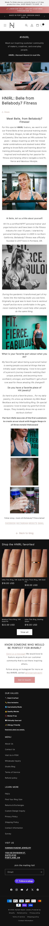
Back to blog (26, 533)
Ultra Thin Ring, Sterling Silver (34, 620)
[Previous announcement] (4, 16)
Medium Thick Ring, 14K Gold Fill (11, 620)
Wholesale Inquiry (13, 761)
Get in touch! (24, 680)
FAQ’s (7, 794)
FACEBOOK (10, 523)
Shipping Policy (12, 822)
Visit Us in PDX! (12, 755)
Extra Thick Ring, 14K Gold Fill (35, 581)
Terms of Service (12, 772)
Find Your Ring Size (13, 799)
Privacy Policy (11, 816)
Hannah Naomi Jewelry (23, 910)
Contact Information (14, 828)
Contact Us (10, 749)
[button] (5, 25)
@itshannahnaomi (33, 672)
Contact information (25, 920)
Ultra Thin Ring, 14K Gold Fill (13, 580)
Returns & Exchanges (14, 805)
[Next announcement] (44, 16)
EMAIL (41, 523)
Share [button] (7, 112)
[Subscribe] (41, 872)
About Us (9, 744)
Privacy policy (35, 913)
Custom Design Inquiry (15, 811)
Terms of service (19, 917)
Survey (8, 834)
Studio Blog (10, 766)
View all (25, 632)
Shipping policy (33, 917)
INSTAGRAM (22, 523)
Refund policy (11, 778)
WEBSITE (33, 523)
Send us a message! (16, 654)
